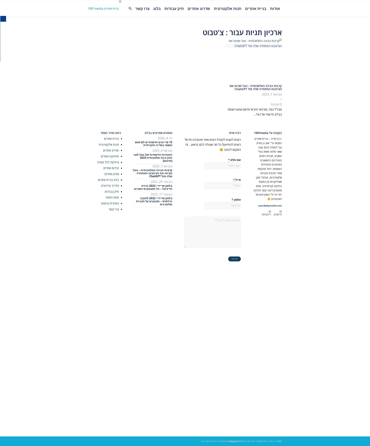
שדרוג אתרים (111, 150)
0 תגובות (276, 104)
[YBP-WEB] (104, 8)
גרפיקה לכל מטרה (108, 162)
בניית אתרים (111, 139)
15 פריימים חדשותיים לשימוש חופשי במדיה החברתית (153, 143)
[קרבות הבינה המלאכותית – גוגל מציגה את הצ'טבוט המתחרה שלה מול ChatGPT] (253, 46)
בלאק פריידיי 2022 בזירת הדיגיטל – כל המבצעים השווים (153, 187)
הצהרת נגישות (110, 203)
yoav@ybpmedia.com (270, 205)
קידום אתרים (111, 168)
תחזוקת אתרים (110, 156)
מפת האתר (112, 197)
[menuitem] (275, 8)
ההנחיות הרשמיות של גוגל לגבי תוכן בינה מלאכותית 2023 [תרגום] (152, 158)
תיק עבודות (112, 192)
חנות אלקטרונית (109, 144)
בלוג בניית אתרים (108, 180)
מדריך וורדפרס (110, 186)
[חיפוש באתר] (130, 8)
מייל (237, 180)
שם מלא (234, 160)
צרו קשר (114, 209)
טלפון (236, 200)
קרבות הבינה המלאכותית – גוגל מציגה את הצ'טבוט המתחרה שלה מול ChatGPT (256, 87)
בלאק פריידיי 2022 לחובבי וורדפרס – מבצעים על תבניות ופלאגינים (154, 201)
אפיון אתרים (111, 174)
